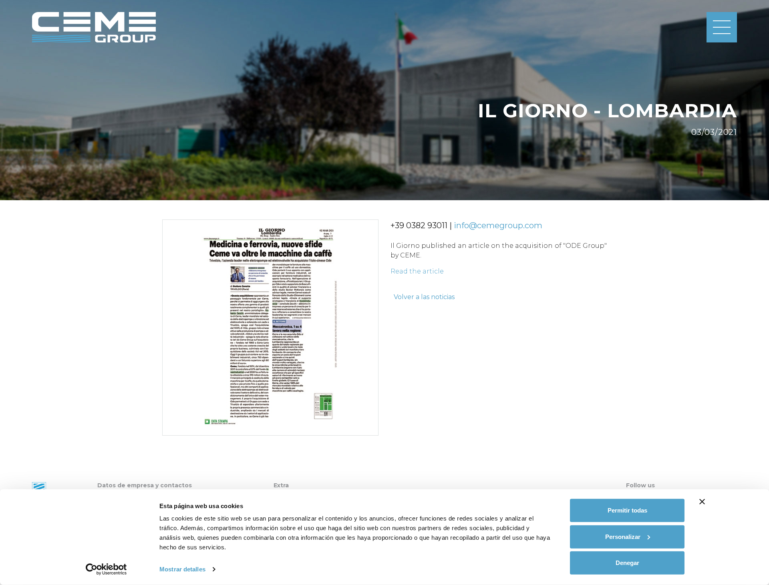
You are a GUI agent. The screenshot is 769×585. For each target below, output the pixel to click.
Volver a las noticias (424, 297)
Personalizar (622, 536)
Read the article (417, 271)
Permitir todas (627, 510)
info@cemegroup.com (498, 225)
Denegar (627, 562)
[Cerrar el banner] (702, 502)
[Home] (94, 27)
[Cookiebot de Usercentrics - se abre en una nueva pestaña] (106, 569)
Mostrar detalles (182, 569)
